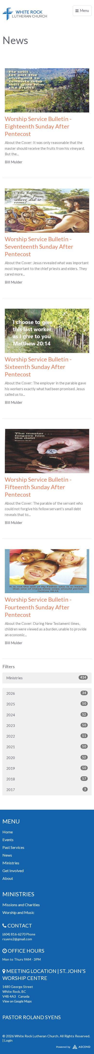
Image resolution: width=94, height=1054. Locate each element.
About (7, 878)
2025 (46, 704)
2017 (46, 789)
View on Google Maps (17, 1001)
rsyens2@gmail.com (17, 939)
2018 (46, 779)
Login (8, 1040)
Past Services (13, 847)
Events (7, 839)
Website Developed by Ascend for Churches (47, 1045)
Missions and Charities (21, 904)
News (7, 855)
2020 (46, 757)
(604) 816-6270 (14, 934)
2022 (46, 736)
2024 (46, 714)
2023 (46, 725)
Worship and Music (18, 912)
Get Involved (13, 870)
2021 (46, 746)
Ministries (46, 677)
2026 (46, 693)
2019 (46, 768)
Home (7, 832)
